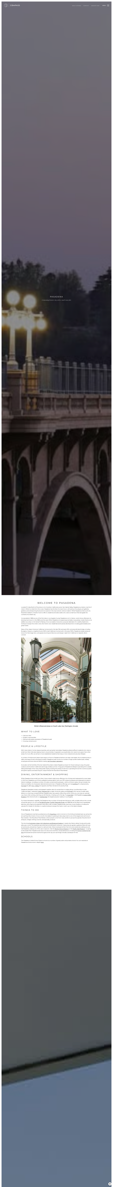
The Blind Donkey (44, 802)
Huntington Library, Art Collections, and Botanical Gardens (46, 823)
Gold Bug (75, 784)
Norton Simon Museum (62, 829)
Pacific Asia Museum (79, 829)
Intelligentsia (43, 797)
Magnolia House (59, 802)
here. (42, 842)
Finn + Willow (35, 786)
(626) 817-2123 (95, 5)
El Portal (70, 791)
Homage (23, 786)
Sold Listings (76, 5)
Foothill (52, 802)
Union (39, 791)
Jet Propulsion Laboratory (55, 761)
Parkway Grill (45, 791)
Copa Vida (70, 795)
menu (104, 5)
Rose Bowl (53, 814)
